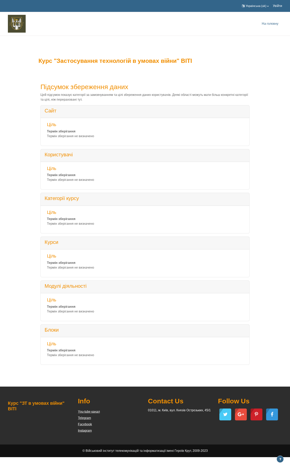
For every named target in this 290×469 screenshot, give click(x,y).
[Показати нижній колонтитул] (280, 459)
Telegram (84, 418)
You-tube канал (89, 411)
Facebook (85, 424)
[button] (255, 6)
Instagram (85, 430)
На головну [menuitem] (270, 23)
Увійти (277, 6)
